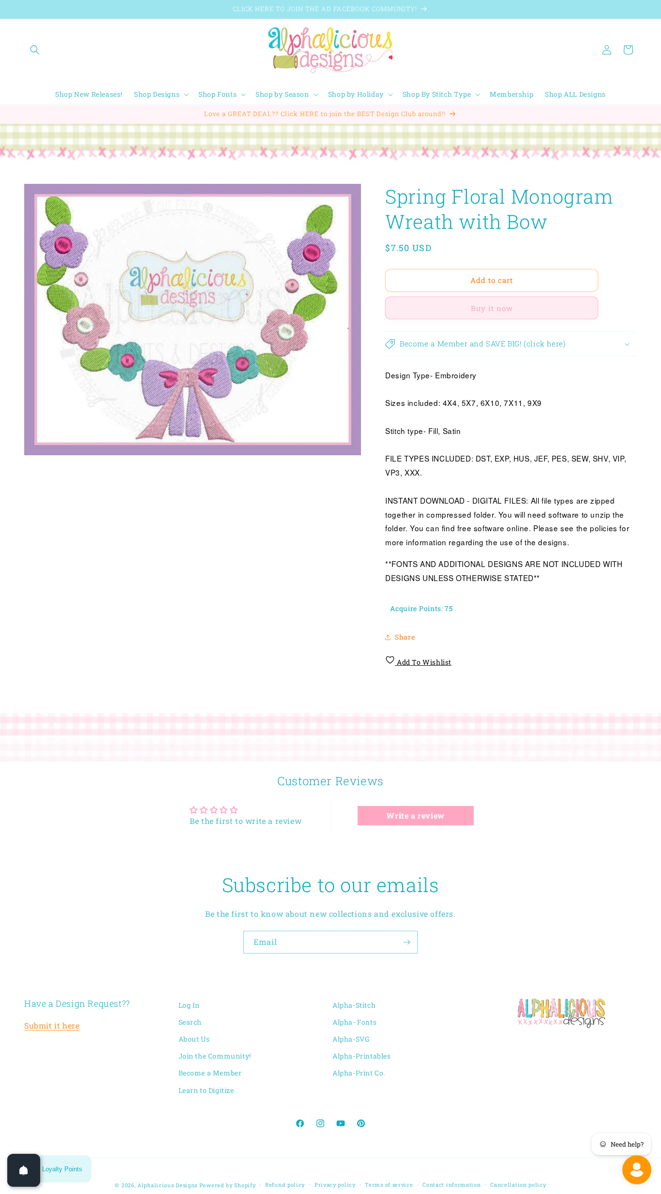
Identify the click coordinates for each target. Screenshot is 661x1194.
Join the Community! (215, 1056)
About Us (194, 1039)
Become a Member (210, 1073)
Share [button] (405, 637)
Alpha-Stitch (354, 1005)
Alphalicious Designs (167, 1185)
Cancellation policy (518, 1184)
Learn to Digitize (206, 1090)
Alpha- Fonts (354, 1022)
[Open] (23, 1170)
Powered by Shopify (227, 1185)
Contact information (451, 1184)
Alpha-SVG (350, 1039)
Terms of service (389, 1184)
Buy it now (492, 308)
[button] (34, 49)
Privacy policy (335, 1184)
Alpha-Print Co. (358, 1073)
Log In (189, 1005)
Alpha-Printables (361, 1056)
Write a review (415, 815)
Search (190, 1022)
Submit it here (51, 1026)
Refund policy (285, 1184)
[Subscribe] (406, 942)
